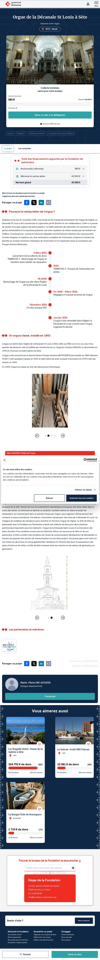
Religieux (20, 133)
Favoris (27, 954)
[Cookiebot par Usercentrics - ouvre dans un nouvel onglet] (85, 460)
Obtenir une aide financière (43, 940)
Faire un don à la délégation (50, 115)
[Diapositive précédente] (37, 436)
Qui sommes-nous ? (15, 934)
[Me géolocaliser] (73, 868)
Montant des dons (14, 96)
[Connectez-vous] (88, 4)
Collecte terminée (36, 133)
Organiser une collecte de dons (45, 934)
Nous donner (66, 940)
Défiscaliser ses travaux (42, 937)
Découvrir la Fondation (18, 931)
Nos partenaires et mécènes (18, 940)
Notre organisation (14, 937)
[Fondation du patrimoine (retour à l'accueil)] (13, 4)
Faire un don (75, 954)
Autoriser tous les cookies (81, 498)
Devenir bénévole (67, 934)
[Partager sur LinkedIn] (41, 202)
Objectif (85, 99)
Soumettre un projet (43, 931)
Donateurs (12, 108)
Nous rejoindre (66, 937)
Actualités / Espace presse (17, 942)
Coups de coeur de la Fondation (61, 133)
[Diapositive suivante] (63, 436)
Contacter (50, 696)
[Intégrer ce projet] (48, 202)
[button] (45, 435)
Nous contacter (84, 921)
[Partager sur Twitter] (34, 202)
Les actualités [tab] (24, 148)
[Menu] (96, 3)
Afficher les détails (83, 490)
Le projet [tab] (8, 148)
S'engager (66, 931)
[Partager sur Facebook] (26, 202)
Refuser (49, 498)
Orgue (10, 133)
